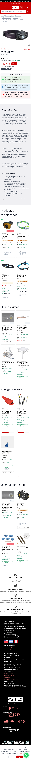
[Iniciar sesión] (21, 7)
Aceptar (19, 757)
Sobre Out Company (8, 673)
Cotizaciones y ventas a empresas (11, 679)
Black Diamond (5, 49)
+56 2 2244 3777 (16, 3)
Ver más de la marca (24, 477)
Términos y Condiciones (9, 675)
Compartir (27, 49)
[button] (15, 35)
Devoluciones (7, 677)
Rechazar (11, 757)
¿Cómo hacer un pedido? (9, 647)
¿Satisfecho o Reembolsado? (10, 651)
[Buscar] (28, 11)
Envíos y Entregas (8, 649)
